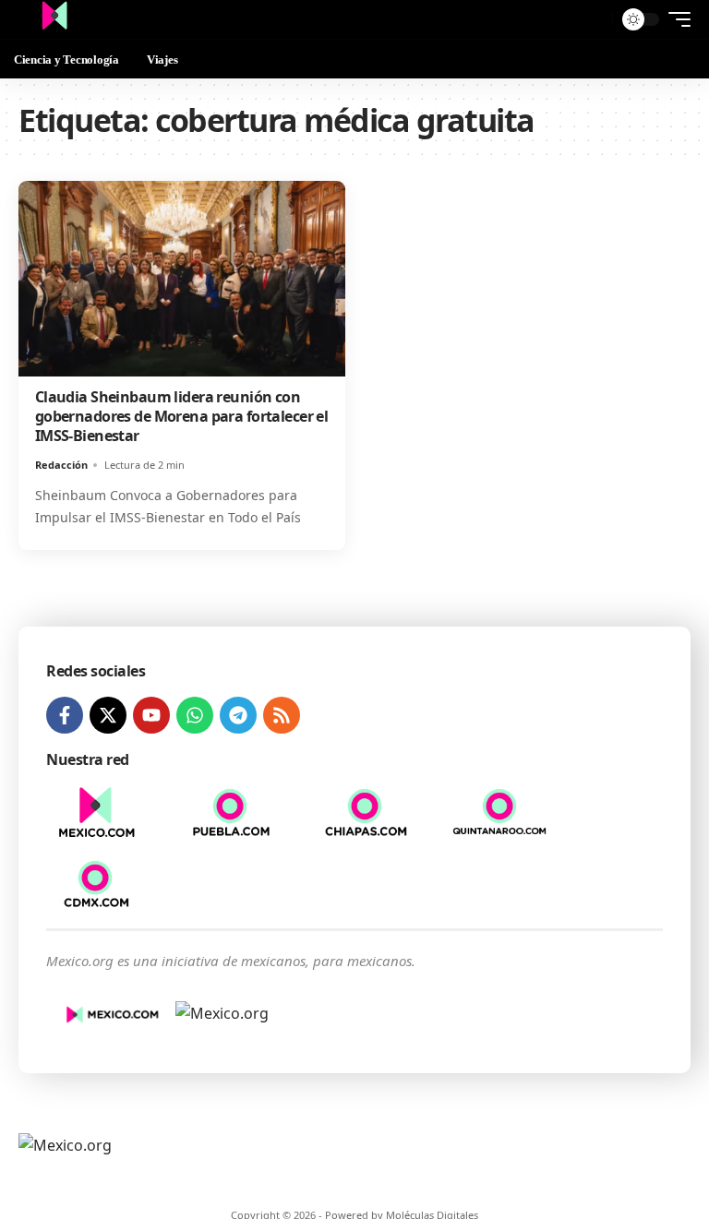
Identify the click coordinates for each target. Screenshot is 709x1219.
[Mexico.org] (54, 19)
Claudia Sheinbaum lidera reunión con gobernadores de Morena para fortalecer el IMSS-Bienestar (182, 416)
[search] (593, 19)
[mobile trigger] (675, 19)
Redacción (61, 465)
